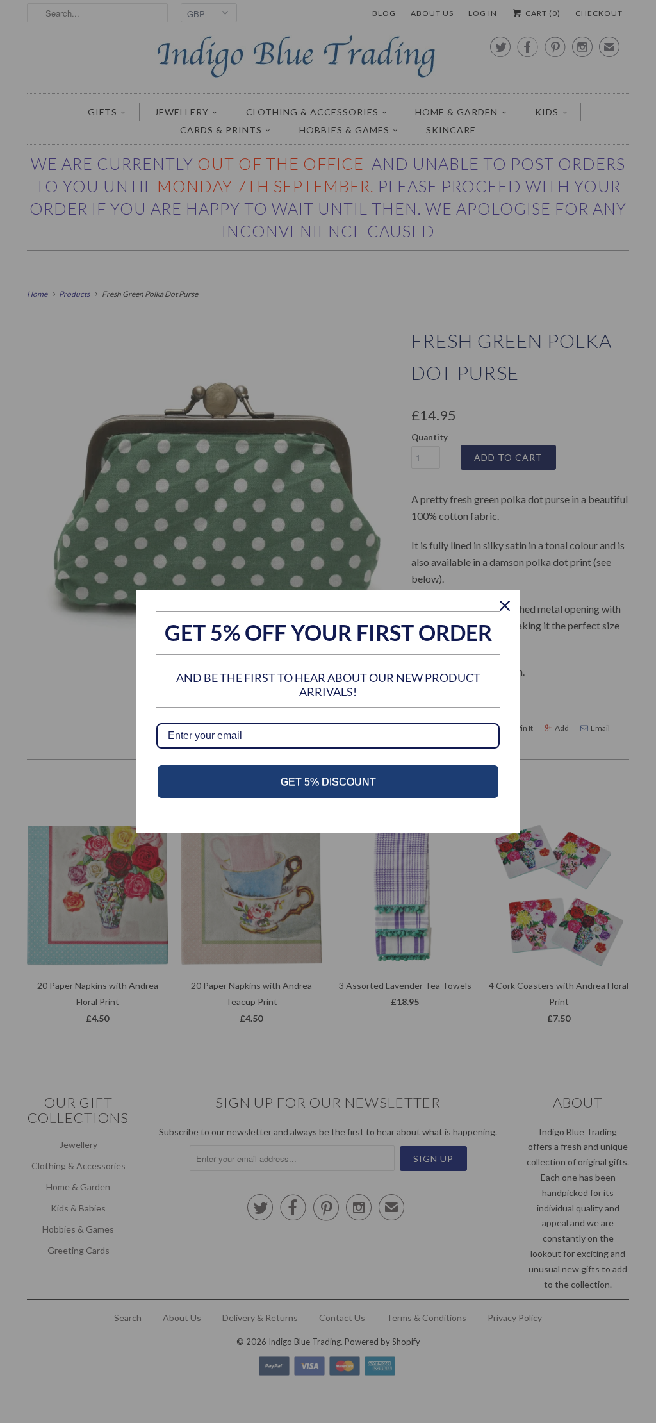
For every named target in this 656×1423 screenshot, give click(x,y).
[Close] (504, 605)
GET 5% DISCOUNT (328, 781)
